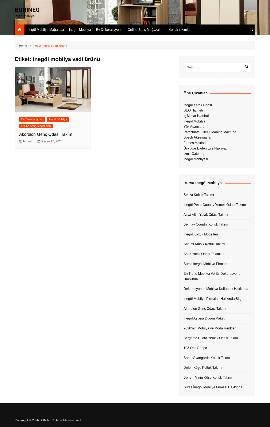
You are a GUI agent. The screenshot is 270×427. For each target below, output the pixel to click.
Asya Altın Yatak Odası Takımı (206, 214)
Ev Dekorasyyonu (109, 29)
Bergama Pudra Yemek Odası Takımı (211, 338)
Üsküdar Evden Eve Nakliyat (205, 148)
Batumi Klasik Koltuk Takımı (204, 244)
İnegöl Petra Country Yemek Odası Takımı (215, 205)
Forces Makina (195, 143)
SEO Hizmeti (193, 110)
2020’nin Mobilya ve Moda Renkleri (210, 328)
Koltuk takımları (180, 29)
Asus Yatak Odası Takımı (202, 254)
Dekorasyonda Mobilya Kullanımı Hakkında (216, 289)
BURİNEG (27, 9)
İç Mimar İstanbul (196, 116)
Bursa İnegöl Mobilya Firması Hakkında (213, 387)
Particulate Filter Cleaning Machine (210, 132)
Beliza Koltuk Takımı (199, 195)
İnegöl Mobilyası (196, 159)
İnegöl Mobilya (80, 29)
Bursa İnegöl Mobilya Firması (205, 264)
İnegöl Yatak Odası (198, 105)
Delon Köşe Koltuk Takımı (203, 367)
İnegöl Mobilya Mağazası (45, 29)
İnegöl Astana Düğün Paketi (204, 318)
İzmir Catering (194, 153)
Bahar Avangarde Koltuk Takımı (207, 358)
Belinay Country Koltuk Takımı (206, 224)
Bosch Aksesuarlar (198, 137)
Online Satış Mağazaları (145, 29)
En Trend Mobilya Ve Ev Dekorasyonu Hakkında (212, 276)
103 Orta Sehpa (195, 348)
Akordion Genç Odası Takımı (46, 134)
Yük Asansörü (194, 126)
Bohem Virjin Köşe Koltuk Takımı (208, 377)
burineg (28, 141)
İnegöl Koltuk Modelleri (201, 234)
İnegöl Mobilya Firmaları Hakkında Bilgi (213, 299)
